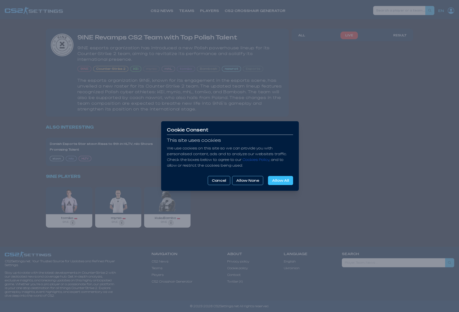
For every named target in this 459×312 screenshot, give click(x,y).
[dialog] (229, 156)
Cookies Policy (255, 160)
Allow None (247, 180)
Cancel (219, 180)
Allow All (280, 180)
